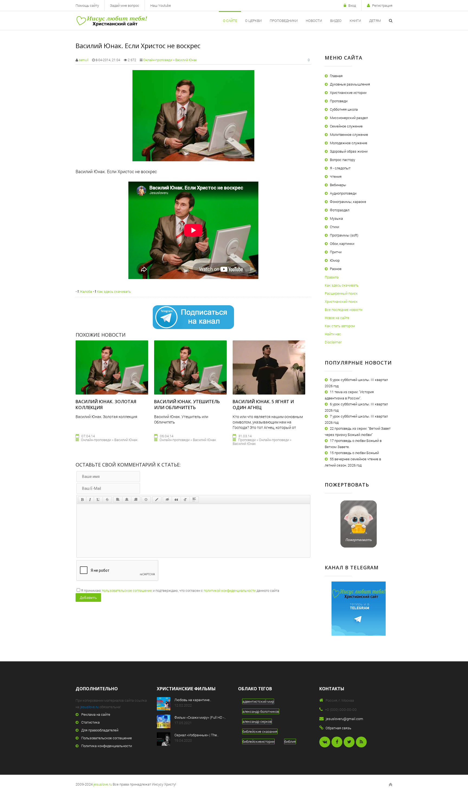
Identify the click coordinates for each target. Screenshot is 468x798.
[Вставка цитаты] (176, 500)
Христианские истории (348, 92)
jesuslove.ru (89, 706)
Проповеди (338, 100)
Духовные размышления (350, 84)
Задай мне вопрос (124, 5)
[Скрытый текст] (167, 500)
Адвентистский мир (258, 701)
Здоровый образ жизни (349, 151)
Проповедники (284, 20)
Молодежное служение (348, 142)
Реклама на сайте (95, 714)
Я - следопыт (340, 168)
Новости (314, 20)
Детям (375, 20)
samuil (84, 60)
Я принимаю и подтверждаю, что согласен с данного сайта (180, 590)
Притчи (336, 251)
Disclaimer (333, 342)
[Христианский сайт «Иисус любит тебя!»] (111, 20)
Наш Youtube (160, 5)
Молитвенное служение (349, 134)
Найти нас (333, 333)
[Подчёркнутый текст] (98, 500)
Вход (352, 5)
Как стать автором (340, 325)
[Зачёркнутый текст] (107, 500)
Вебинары (338, 184)
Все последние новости (343, 309)
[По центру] (126, 500)
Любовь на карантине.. (192, 699)
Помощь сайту (87, 5)
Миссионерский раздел (349, 117)
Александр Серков (257, 721)
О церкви (253, 20)
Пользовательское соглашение (106, 737)
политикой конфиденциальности (230, 590)
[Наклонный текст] (90, 500)
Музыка (336, 218)
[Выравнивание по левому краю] (117, 500)
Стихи (334, 226)
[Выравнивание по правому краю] (135, 500)
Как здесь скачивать (113, 291)
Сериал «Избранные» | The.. (196, 735)
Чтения (336, 176)
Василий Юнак (186, 60)
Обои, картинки (342, 243)
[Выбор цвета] (156, 500)
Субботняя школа (344, 109)
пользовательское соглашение (127, 590)
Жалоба (85, 291)
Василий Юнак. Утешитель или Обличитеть (187, 405)
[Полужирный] (82, 500)
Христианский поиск (341, 301)
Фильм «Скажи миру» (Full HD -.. (200, 717)
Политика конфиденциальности (106, 745)
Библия (290, 741)
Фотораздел (339, 210)
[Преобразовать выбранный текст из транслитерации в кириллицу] (185, 500)
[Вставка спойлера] (194, 500)
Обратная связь (338, 727)
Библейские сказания (259, 731)
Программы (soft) (344, 235)
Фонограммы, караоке (348, 201)
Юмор (335, 260)
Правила (332, 277)
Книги (355, 20)
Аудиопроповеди (343, 193)
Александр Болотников (260, 711)
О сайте (230, 20)
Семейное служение (346, 126)
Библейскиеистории (258, 741)
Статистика (90, 722)
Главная (336, 75)
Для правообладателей (99, 730)
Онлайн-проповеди (157, 60)
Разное (336, 268)
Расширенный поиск (341, 293)
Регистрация (382, 5)
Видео (336, 20)
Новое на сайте (337, 317)
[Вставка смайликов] (146, 500)
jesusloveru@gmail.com (344, 718)
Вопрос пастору (342, 159)
